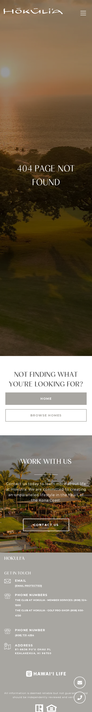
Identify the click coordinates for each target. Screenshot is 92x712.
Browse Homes (46, 415)
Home (46, 399)
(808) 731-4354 (24, 635)
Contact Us (46, 525)
